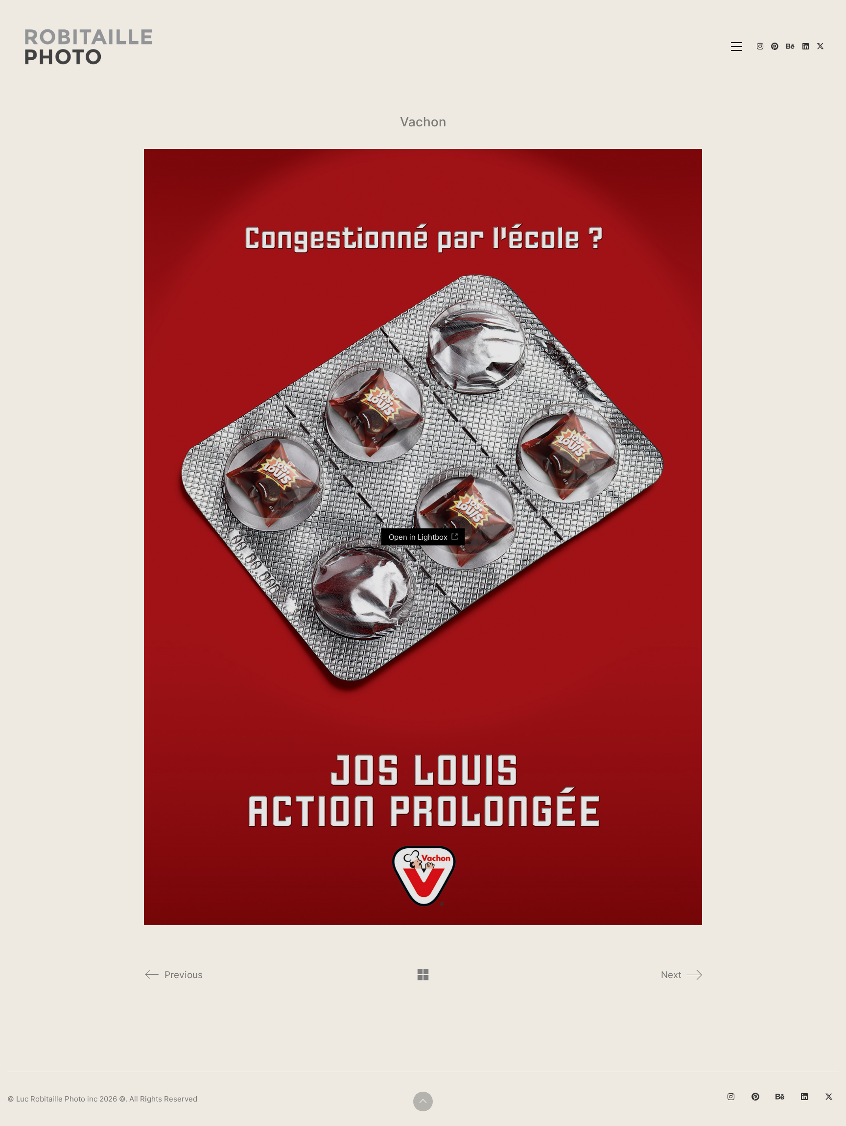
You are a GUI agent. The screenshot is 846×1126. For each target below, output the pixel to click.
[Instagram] (731, 1096)
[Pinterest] (755, 1096)
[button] (736, 46)
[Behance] (780, 1096)
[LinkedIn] (804, 1096)
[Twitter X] (829, 1096)
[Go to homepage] (89, 46)
